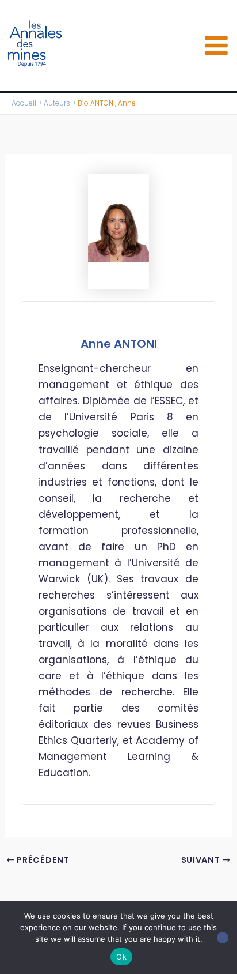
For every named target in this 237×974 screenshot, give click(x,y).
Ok (121, 956)
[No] (222, 937)
